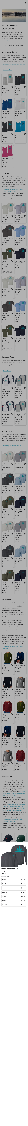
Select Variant (5, 876)
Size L (13, 888)
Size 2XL (13, 896)
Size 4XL (13, 905)
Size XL (13, 892)
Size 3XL (13, 900)
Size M (13, 883)
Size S (13, 879)
